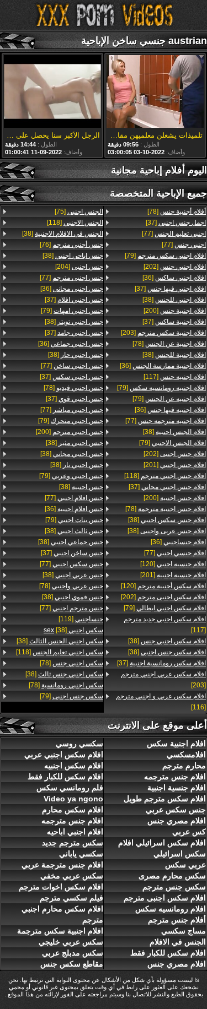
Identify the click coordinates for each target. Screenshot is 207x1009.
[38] (174, 299)
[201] (175, 465)
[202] (175, 266)
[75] (79, 211)
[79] (165, 255)
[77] (174, 233)
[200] (175, 310)
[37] (176, 222)
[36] (174, 277)
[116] (161, 701)
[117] (175, 377)
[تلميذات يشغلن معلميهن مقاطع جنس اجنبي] (155, 92)
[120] (173, 564)
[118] (165, 476)
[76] (71, 244)
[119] (81, 619)
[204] (79, 266)
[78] (176, 211)
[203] (163, 333)
